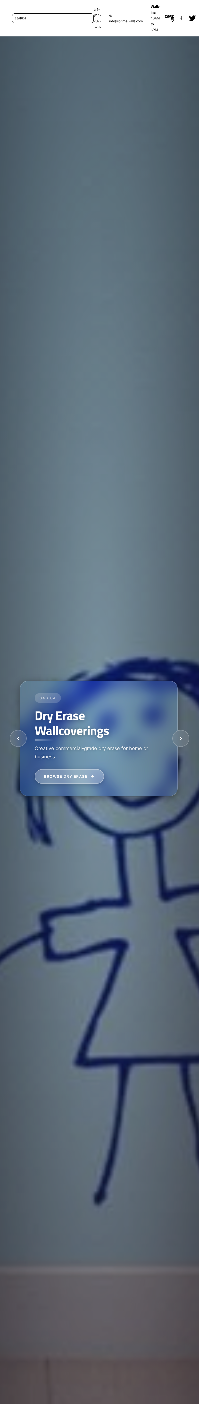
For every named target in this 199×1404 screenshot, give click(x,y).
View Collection (63, 776)
